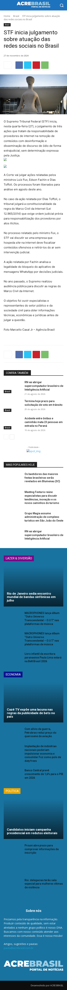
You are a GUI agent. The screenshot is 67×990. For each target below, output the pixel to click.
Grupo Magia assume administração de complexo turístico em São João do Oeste (44, 517)
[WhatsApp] (45, 65)
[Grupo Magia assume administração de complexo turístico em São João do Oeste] (13, 518)
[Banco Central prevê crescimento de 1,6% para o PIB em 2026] (13, 775)
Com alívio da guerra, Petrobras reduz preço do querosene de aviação (40, 732)
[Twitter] (27, 65)
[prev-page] (6, 437)
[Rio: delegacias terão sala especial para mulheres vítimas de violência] (13, 884)
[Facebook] (19, 65)
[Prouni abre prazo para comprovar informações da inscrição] (13, 850)
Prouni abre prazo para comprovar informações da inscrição (42, 849)
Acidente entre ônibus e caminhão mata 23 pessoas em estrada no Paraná (44, 422)
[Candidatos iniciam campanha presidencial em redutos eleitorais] (33, 819)
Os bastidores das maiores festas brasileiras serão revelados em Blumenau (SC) (42, 478)
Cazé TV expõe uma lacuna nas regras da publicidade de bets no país (31, 713)
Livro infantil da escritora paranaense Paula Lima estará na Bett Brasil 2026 (43, 657)
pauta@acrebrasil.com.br (19, 948)
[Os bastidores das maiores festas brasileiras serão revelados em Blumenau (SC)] (13, 478)
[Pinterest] (36, 65)
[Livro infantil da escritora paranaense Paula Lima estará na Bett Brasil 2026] (13, 658)
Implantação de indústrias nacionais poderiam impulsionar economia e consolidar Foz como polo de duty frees (43, 753)
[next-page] (12, 437)
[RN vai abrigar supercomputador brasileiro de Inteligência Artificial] (13, 387)
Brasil (16, 16)
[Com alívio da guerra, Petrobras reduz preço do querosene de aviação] (13, 733)
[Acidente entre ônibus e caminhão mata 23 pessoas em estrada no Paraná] (13, 423)
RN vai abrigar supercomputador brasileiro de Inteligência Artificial (44, 386)
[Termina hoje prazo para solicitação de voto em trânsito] (13, 405)
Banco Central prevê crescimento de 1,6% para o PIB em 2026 (44, 774)
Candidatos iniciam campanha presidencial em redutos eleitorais (32, 831)
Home (7, 16)
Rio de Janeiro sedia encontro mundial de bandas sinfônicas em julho (31, 597)
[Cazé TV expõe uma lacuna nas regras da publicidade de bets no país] (33, 702)
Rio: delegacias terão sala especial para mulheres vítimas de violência (44, 884)
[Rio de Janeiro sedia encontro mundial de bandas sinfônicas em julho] (33, 586)
